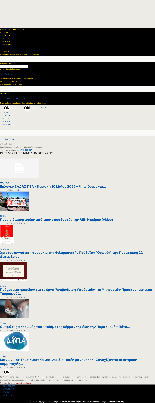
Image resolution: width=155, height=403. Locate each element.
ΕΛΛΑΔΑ (3, 323)
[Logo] (10, 108)
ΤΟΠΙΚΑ (3, 216)
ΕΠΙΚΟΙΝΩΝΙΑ (8, 45)
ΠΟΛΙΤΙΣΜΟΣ (5, 249)
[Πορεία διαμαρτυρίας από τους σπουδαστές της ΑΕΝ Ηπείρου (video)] (14, 203)
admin (2, 190)
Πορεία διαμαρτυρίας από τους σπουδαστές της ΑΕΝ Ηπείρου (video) (56, 220)
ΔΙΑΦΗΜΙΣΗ (7, 392)
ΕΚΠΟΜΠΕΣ (7, 42)
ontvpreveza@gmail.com (21, 383)
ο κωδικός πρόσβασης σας (10, 69)
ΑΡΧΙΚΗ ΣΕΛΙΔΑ (26, 150)
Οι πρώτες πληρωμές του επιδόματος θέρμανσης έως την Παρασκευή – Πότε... (65, 327)
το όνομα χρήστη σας (8, 63)
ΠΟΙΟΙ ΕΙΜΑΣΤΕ (8, 386)
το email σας (4, 93)
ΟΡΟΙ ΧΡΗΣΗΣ (8, 389)
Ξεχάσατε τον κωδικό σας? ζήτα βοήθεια (16, 79)
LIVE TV (5, 39)
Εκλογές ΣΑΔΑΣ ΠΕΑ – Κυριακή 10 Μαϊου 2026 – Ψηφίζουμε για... (53, 187)
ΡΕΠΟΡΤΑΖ (6, 36)
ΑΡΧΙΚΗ (5, 32)
